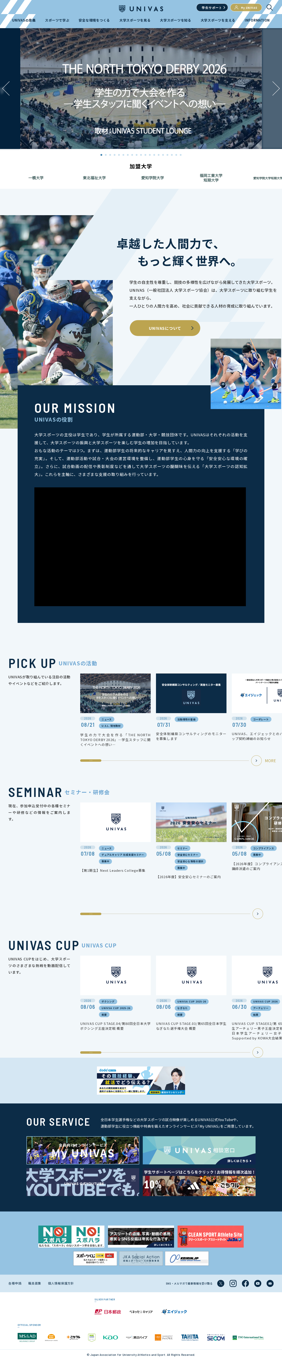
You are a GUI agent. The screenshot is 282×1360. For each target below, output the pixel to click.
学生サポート (212, 7)
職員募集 (34, 1283)
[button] (276, 88)
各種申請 (14, 1283)
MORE (270, 760)
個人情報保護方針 (61, 1283)
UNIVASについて (165, 328)
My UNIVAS (249, 7)
